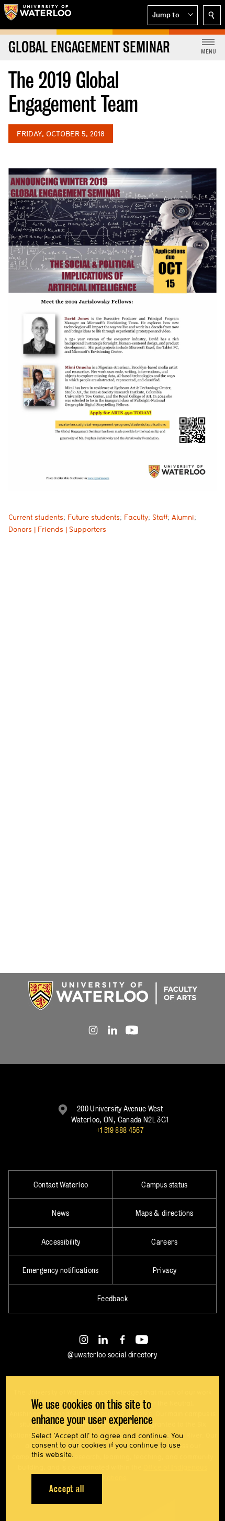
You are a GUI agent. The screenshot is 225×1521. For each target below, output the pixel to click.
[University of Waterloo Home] (37, 14)
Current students (35, 517)
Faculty (136, 517)
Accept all (66, 1488)
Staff (159, 517)
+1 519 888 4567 (120, 1130)
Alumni (183, 517)
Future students (94, 517)
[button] (172, 15)
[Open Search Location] (212, 15)
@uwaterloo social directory (113, 1354)
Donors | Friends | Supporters (57, 529)
